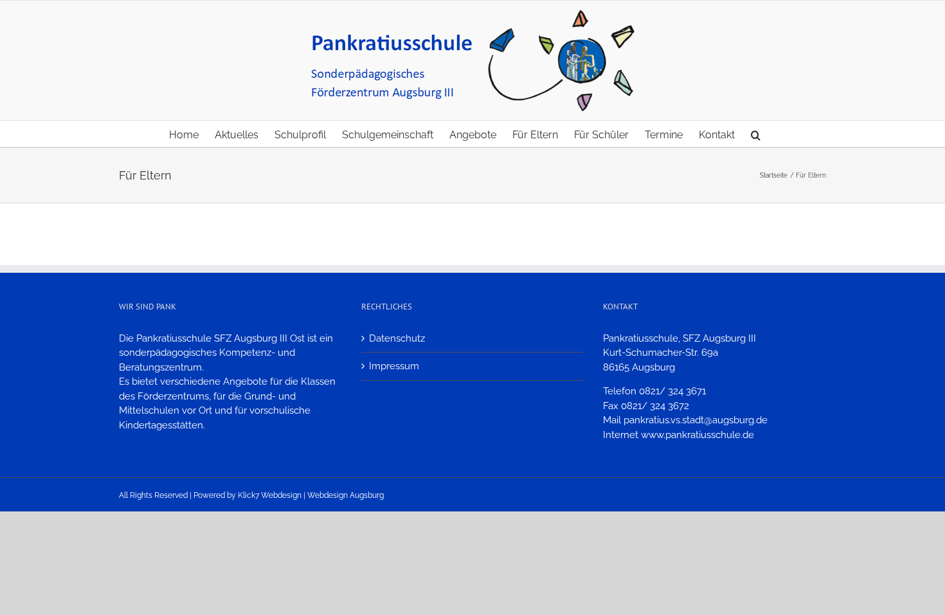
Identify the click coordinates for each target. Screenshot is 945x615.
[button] (755, 134)
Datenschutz (397, 338)
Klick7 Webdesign (270, 495)
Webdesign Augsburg (345, 495)
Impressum (394, 366)
